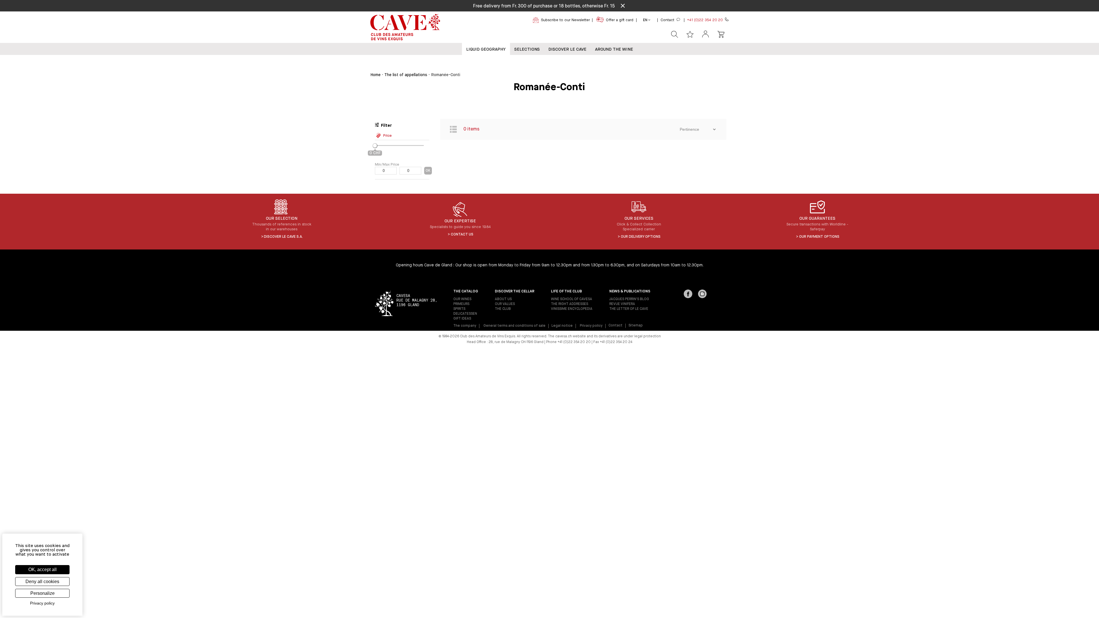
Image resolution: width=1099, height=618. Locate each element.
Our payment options (819, 237)
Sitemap (635, 325)
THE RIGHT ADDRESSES (569, 304)
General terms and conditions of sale (514, 326)
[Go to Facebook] (688, 294)
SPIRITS (459, 309)
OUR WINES (462, 299)
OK (428, 171)
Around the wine (614, 49)
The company (464, 326)
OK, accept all (42, 569)
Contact (615, 325)
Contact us (462, 234)
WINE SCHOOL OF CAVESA (571, 299)
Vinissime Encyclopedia (571, 309)
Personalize (42, 593)
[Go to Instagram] (702, 294)
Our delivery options (641, 237)
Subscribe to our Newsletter (565, 20)
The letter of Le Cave (628, 309)
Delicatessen (465, 314)
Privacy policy (591, 326)
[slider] (375, 146)
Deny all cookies (42, 581)
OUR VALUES (505, 304)
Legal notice (562, 326)
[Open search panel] (674, 34)
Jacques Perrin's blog (629, 299)
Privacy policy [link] (42, 603)
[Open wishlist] (690, 34)
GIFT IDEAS (462, 318)
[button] (705, 34)
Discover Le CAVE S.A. (283, 237)
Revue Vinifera (622, 304)
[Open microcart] (721, 34)
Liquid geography (486, 49)
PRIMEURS (461, 304)
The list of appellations (405, 75)
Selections (527, 49)
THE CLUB (503, 309)
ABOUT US (503, 299)
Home (375, 75)
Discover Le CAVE (567, 49)
